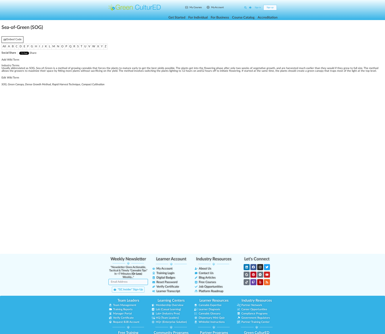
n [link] (185, 68)
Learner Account (171, 259)
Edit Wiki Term (10, 77)
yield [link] (160, 68)
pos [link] (167, 68)
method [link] (62, 68)
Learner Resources (213, 300)
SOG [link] (32, 68)
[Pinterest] (253, 275)
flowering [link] (209, 68)
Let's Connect (257, 259)
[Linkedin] (247, 267)
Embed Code (14, 39)
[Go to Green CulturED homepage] (134, 7)
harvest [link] (290, 68)
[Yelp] (260, 282)
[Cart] (250, 7)
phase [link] (219, 68)
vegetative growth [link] (264, 68)
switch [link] (148, 71)
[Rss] (267, 282)
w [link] (238, 68)
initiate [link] (224, 71)
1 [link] (182, 71)
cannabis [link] (86, 68)
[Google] (247, 275)
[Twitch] (253, 282)
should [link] (292, 71)
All (4, 46)
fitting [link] (61, 71)
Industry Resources (213, 259)
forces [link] (102, 68)
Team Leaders (128, 300)
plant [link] (114, 68)
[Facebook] (253, 267)
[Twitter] (267, 267)
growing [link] (76, 68)
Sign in (258, 7)
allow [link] (5, 71)
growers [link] (19, 71)
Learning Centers (171, 300)
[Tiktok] (247, 282)
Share (33, 53)
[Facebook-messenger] (260, 275)
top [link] (368, 71)
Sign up (270, 7)
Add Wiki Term (10, 59)
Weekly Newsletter (128, 259)
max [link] (30, 71)
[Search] (245, 7)
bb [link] (13, 68)
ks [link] (248, 68)
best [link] (154, 68)
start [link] (247, 71)
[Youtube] (267, 275)
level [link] (373, 71)
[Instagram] (260, 267)
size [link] (360, 68)
